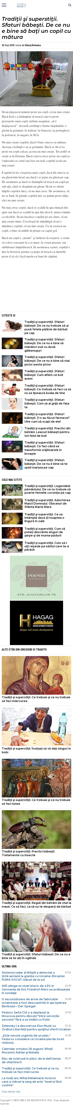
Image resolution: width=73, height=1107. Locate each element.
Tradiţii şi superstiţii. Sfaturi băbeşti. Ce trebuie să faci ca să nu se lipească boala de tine (47, 389)
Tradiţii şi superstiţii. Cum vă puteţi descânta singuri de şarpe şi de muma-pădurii (44, 532)
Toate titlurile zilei (11, 1091)
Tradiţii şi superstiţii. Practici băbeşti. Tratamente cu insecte (28, 853)
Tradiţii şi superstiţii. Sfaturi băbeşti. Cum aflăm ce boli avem (44, 375)
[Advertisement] (36, 286)
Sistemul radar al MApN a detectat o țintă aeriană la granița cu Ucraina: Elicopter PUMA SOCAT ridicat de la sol (33, 976)
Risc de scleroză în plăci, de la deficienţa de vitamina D (31, 1060)
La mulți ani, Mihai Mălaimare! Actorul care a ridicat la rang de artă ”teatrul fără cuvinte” (32, 1081)
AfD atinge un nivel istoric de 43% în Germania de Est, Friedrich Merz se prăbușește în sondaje (36, 989)
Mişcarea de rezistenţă (36, 5)
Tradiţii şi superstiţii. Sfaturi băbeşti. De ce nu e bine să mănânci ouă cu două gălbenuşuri (44, 345)
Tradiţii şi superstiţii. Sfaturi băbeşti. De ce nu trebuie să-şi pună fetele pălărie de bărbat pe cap (46, 327)
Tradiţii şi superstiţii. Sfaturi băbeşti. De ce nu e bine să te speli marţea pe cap (46, 463)
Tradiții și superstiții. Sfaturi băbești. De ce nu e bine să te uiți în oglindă (36, 956)
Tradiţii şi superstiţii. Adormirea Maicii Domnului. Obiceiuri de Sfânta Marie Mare (47, 504)
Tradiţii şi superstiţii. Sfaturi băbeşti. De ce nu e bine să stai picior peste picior (47, 360)
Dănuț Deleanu (33, 45)
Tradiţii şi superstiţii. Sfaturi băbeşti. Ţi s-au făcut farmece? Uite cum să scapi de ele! (47, 417)
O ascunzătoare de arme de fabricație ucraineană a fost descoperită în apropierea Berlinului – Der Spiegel (34, 1003)
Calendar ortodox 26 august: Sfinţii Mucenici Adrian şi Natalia (27, 1050)
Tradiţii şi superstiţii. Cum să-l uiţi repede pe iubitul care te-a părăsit (46, 546)
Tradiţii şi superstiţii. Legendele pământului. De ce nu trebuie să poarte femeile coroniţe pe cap (47, 489)
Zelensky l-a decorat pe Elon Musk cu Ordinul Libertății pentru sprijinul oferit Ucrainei (36, 1027)
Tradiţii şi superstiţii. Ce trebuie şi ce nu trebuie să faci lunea (36, 801)
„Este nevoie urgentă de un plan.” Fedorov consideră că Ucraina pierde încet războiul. (33, 1039)
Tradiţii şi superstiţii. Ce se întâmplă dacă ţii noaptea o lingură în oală (44, 518)
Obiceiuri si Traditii (33, 649)
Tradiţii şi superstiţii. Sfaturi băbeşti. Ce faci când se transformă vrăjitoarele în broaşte (44, 448)
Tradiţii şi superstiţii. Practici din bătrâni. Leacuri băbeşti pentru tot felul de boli (47, 432)
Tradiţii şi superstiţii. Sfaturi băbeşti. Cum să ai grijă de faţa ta (46, 403)
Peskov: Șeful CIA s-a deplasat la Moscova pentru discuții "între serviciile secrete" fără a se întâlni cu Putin (30, 1016)
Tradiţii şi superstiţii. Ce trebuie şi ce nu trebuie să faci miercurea (36, 699)
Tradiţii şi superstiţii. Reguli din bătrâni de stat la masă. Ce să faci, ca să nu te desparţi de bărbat (36, 904)
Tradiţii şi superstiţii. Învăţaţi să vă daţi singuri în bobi (36, 750)
